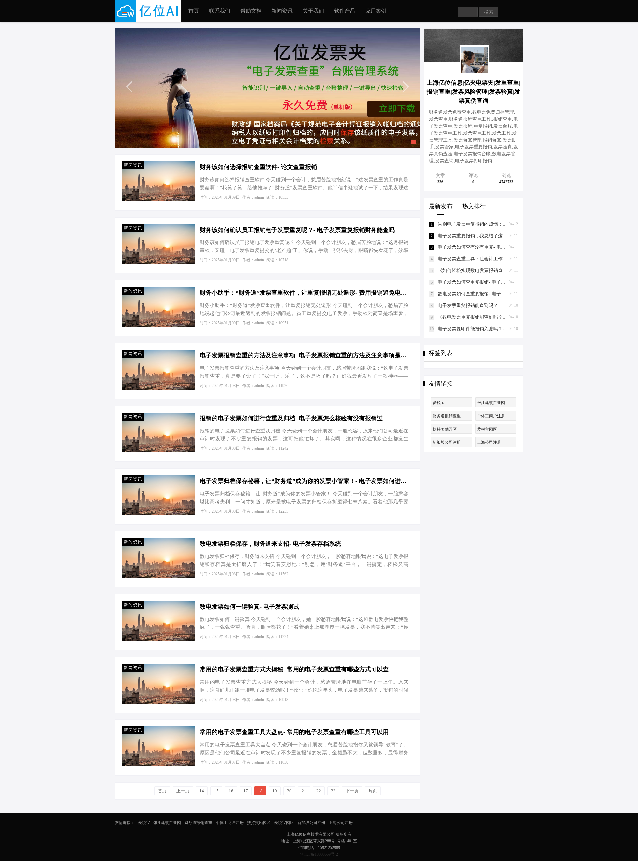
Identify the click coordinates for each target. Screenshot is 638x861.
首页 (193, 11)
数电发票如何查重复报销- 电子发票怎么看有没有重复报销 (497, 293)
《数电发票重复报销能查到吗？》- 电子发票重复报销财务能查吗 (504, 317)
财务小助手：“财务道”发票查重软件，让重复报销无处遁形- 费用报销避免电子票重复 (304, 292)
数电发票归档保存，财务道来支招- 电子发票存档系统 (270, 543)
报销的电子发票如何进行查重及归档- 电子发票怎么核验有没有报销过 (291, 418)
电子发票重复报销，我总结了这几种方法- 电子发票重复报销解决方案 (509, 235)
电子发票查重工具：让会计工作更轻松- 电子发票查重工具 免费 (503, 258)
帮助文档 (251, 11)
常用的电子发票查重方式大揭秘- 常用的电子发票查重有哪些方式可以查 (294, 669)
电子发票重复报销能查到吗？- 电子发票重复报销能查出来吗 (500, 305)
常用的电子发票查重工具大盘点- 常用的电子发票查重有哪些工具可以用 (294, 732)
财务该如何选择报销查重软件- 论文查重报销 (258, 167)
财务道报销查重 (447, 416)
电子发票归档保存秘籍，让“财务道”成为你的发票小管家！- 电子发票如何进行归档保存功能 (304, 481)
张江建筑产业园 (491, 402)
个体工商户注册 (491, 416)
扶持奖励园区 (445, 429)
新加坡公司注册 (447, 442)
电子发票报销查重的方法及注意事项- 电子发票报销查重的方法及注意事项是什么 (304, 355)
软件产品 (344, 11)
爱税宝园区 (487, 429)
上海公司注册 (489, 442)
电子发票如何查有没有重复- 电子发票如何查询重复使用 (495, 247)
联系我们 (219, 11)
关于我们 (313, 11)
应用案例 (375, 11)
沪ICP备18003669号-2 (319, 854)
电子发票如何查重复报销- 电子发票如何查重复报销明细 (495, 282)
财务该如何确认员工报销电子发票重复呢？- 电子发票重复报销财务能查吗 (297, 230)
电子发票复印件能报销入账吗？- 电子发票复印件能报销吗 (497, 328)
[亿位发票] (267, 87)
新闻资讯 (282, 11)
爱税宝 (439, 402)
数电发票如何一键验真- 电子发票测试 (249, 606)
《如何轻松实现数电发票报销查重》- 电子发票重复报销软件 (500, 270)
